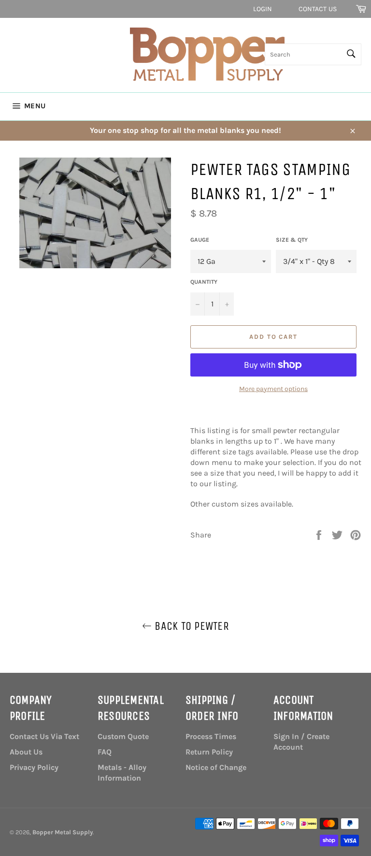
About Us (26, 751)
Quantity (203, 281)
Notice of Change (216, 767)
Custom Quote (123, 736)
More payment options (273, 389)
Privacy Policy (34, 767)
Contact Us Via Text (44, 736)
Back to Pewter (190, 626)
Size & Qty (292, 239)
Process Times (211, 736)
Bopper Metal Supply (62, 832)
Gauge (199, 239)
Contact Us (318, 9)
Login (262, 9)
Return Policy (209, 751)
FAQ (105, 751)
